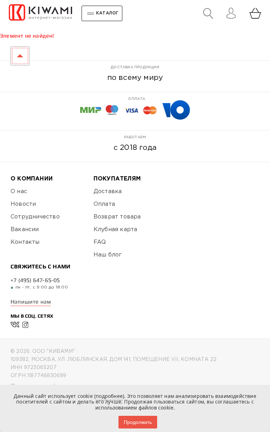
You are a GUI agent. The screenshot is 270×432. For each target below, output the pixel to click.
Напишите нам (31, 301)
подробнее (109, 396)
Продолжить (138, 422)
